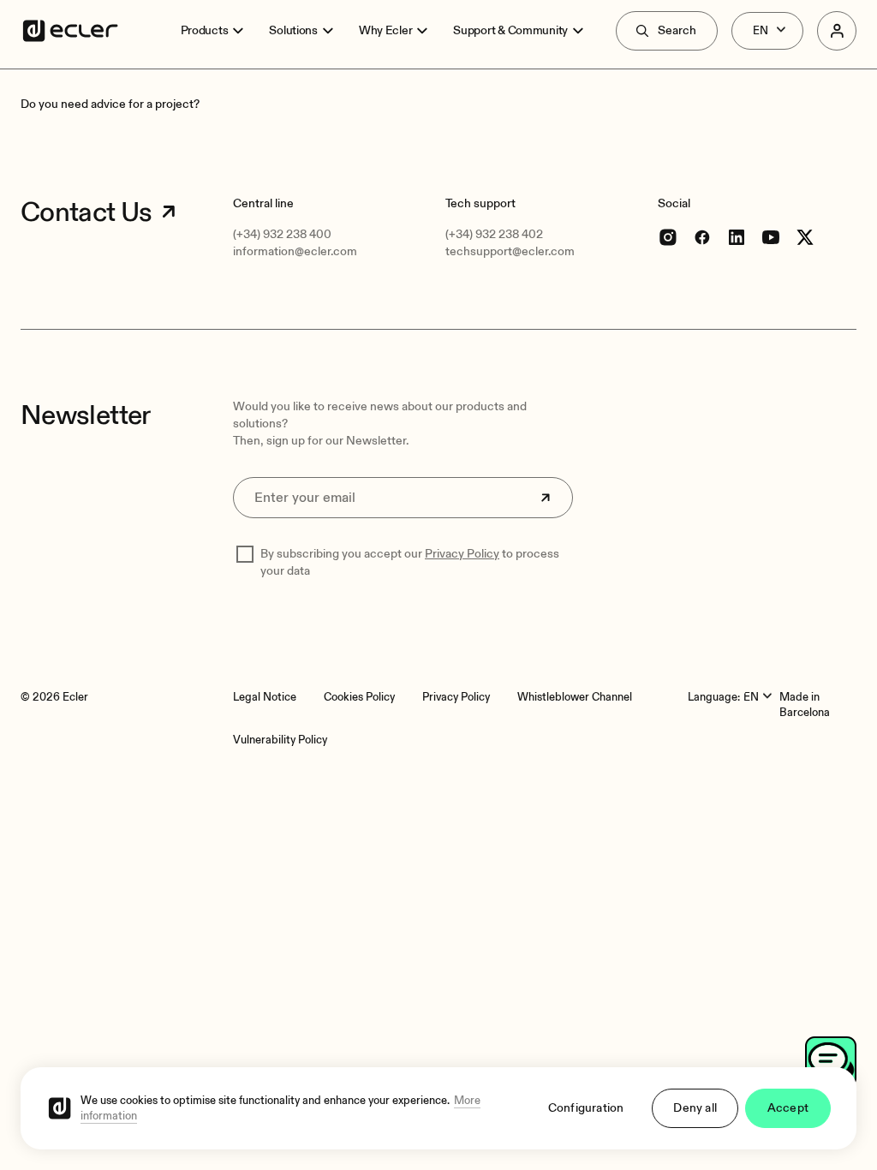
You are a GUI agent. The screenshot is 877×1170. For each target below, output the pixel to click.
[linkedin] (736, 237)
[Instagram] (668, 237)
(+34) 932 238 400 (282, 234)
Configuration (586, 1108)
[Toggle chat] (830, 1062)
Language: (714, 697)
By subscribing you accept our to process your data (409, 562)
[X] (805, 237)
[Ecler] (70, 31)
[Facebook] (702, 237)
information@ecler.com (295, 251)
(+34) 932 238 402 (494, 234)
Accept (787, 1108)
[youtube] (771, 237)
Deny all (695, 1108)
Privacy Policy (462, 553)
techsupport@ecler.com (510, 251)
